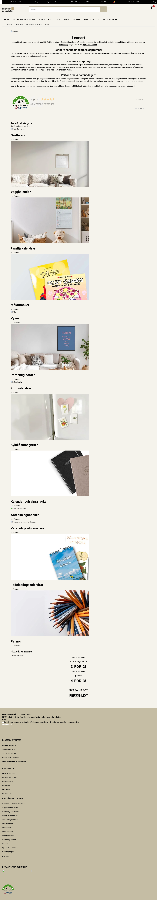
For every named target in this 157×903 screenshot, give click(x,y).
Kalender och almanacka (24, 20)
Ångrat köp (6, 789)
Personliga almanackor (27, 528)
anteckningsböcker (78, 661)
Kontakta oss (6, 793)
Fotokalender (7, 824)
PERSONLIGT (78, 695)
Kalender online (110, 20)
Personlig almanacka (10, 812)
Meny (6, 20)
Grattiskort (19, 135)
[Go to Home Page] (3, 24)
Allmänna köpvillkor (8, 773)
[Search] (103, 9)
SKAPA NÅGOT (78, 690)
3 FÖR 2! (78, 666)
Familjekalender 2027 (11, 816)
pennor (78, 675)
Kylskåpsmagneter (24, 445)
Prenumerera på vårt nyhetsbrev (16, 714)
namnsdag (63, 45)
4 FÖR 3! (78, 681)
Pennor (16, 641)
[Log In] (147, 9)
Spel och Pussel (9, 848)
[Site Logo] (8, 9)
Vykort (15, 318)
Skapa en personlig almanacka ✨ (43, 2)
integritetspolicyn (73, 722)
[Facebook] (2, 861)
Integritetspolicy (7, 781)
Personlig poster (23, 375)
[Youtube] (5, 861)
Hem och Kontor (62, 20)
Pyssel (5, 844)
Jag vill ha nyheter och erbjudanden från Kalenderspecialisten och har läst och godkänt (41, 722)
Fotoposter (6, 828)
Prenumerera (7, 725)
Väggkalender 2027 (10, 807)
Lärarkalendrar (8, 836)
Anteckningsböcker (25, 515)
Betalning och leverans (9, 777)
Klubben (76, 20)
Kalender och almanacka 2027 (14, 803)
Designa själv (45, 20)
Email (4, 719)
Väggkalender (21, 192)
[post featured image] (17, 129)
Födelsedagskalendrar (27, 585)
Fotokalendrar (21, 388)
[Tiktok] (8, 861)
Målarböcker (20, 305)
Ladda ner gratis (91, 20)
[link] (78, 103)
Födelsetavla (7, 832)
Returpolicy (6, 785)
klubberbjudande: (78, 671)
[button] (78, 889)
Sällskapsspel (8, 852)
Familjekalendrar (23, 248)
